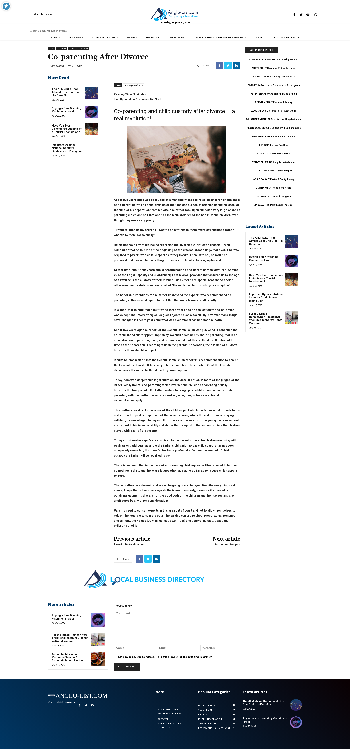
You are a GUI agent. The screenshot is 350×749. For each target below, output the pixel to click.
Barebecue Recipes (227, 544)
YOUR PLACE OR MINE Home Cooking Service (273, 59)
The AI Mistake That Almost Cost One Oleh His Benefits (66, 92)
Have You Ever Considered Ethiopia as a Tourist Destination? (67, 129)
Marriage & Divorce (78, 49)
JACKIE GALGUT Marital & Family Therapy (273, 179)
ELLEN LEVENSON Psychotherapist (273, 170)
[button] (315, 14)
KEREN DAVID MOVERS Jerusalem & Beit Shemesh (274, 128)
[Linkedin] (236, 65)
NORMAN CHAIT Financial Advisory (273, 102)
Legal (33, 31)
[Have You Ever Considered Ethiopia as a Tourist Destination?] (91, 129)
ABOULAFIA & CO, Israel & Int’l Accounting (273, 111)
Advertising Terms (168, 709)
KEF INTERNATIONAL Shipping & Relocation (274, 94)
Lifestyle (61, 49)
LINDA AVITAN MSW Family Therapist (273, 205)
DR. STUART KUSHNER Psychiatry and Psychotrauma (273, 119)
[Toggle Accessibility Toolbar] (6, 6)
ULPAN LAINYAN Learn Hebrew (273, 153)
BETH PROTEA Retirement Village (273, 188)
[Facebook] (294, 14)
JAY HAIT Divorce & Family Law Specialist (273, 76)
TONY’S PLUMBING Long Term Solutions (273, 162)
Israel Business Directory (172, 723)
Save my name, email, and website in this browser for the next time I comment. (165, 656)
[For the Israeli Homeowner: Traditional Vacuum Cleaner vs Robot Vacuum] (98, 639)
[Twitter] (301, 14)
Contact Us (164, 727)
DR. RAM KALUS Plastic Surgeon (273, 196)
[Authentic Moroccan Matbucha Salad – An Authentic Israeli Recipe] (98, 659)
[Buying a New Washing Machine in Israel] (91, 112)
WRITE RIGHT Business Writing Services (273, 68)
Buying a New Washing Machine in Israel (66, 110)
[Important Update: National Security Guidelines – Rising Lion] (91, 148)
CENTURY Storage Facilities (273, 145)
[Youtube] (308, 14)
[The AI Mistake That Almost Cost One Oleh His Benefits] (91, 93)
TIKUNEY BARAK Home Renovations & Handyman (274, 85)
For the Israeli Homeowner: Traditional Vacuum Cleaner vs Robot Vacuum (70, 638)
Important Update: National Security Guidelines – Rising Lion (67, 148)
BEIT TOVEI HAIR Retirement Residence (273, 136)
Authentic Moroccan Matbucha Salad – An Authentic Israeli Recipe (67, 657)
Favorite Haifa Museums (129, 544)
